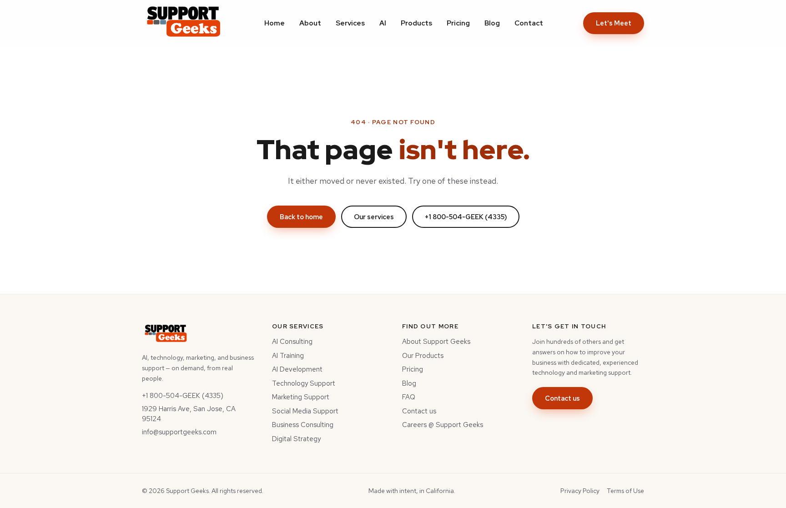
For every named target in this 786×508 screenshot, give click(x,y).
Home (274, 23)
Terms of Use (625, 491)
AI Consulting (292, 341)
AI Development (297, 369)
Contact (528, 23)
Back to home (301, 216)
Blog (492, 23)
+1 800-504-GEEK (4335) (466, 216)
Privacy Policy (580, 491)
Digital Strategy (296, 438)
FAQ (408, 397)
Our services (374, 216)
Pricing (458, 23)
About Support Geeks (436, 341)
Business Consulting (302, 424)
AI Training (288, 355)
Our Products (422, 355)
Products (416, 23)
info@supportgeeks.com (179, 432)
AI (382, 23)
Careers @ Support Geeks (442, 424)
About (310, 23)
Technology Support (303, 383)
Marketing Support (300, 397)
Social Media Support (305, 411)
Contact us (419, 411)
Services (350, 23)
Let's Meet (613, 23)
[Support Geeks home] (183, 23)
